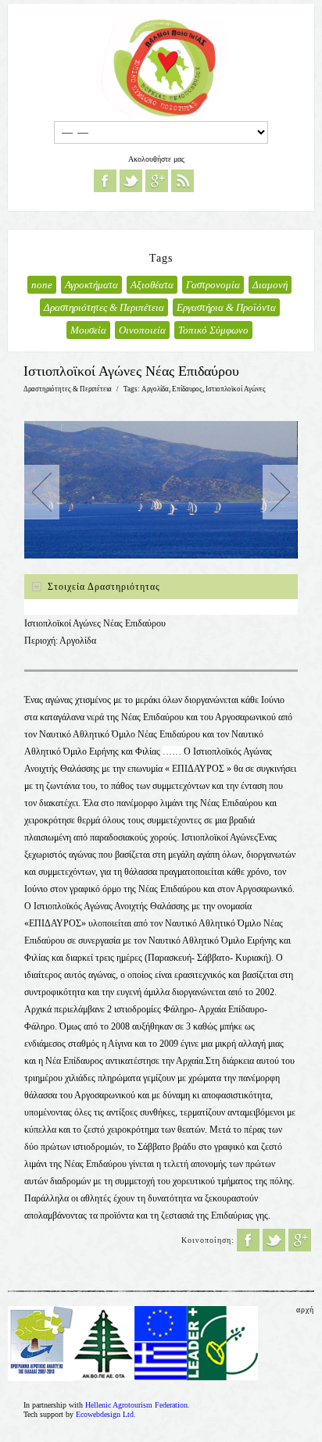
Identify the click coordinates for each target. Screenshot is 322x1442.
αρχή (305, 1309)
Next (280, 492)
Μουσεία (88, 330)
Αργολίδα (155, 389)
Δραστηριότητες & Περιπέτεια (104, 307)
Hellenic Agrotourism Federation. (137, 1405)
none (41, 285)
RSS (182, 181)
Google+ (156, 181)
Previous (41, 492)
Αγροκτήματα (91, 285)
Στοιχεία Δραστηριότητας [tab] (104, 586)
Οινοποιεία (142, 330)
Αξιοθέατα (152, 285)
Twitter (131, 181)
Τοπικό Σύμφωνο (213, 330)
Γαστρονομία (213, 285)
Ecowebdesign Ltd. (106, 1414)
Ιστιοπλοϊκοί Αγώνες (236, 389)
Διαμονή (270, 285)
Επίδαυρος (187, 389)
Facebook (105, 181)
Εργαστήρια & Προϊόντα (226, 307)
